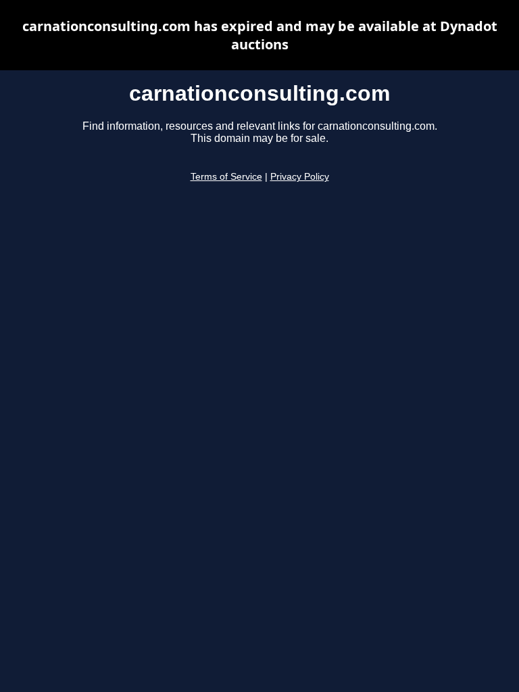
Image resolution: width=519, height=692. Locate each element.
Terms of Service (226, 177)
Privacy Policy (299, 177)
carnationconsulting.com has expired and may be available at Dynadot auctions (259, 35)
